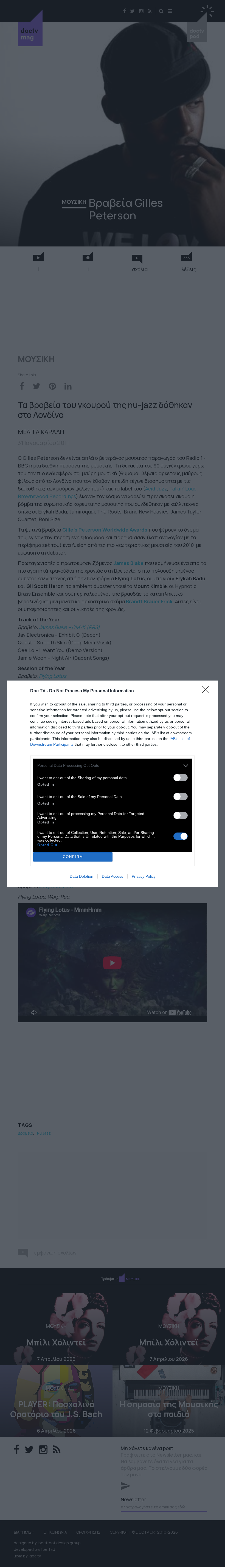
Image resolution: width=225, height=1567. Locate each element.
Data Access (112, 876)
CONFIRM (73, 857)
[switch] (180, 777)
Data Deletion (81, 876)
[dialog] (112, 784)
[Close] (207, 691)
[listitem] (112, 765)
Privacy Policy (144, 876)
